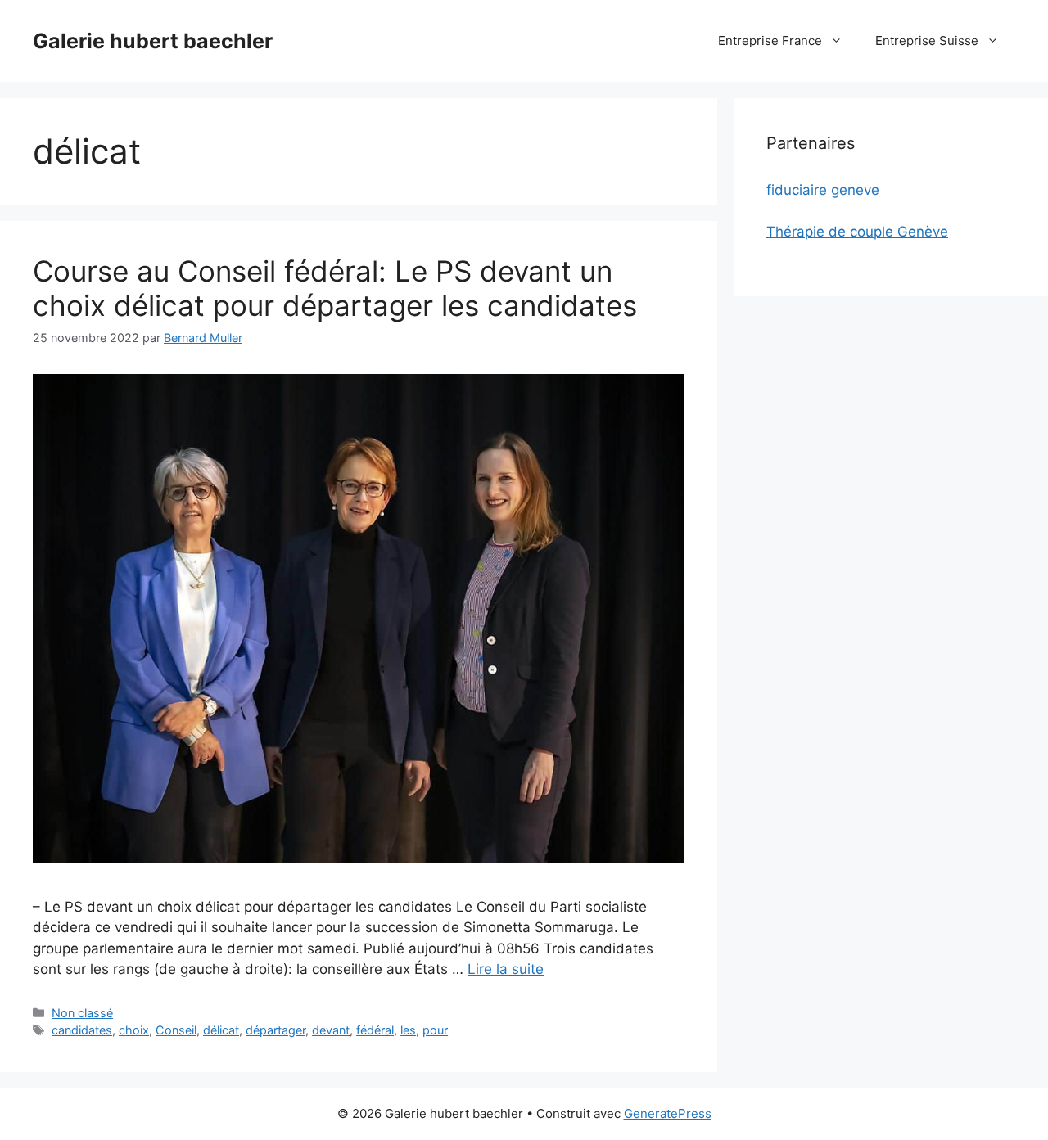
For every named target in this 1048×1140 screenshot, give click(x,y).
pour (435, 1030)
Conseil (176, 1030)
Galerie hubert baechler (153, 41)
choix (134, 1030)
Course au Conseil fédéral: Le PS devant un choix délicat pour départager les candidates (335, 288)
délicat (221, 1030)
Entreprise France (770, 40)
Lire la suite (506, 969)
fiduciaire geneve (822, 190)
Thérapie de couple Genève (857, 231)
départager (275, 1030)
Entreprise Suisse (926, 40)
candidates (82, 1030)
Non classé (82, 1013)
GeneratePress (667, 1113)
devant (331, 1030)
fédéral (375, 1030)
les (408, 1030)
